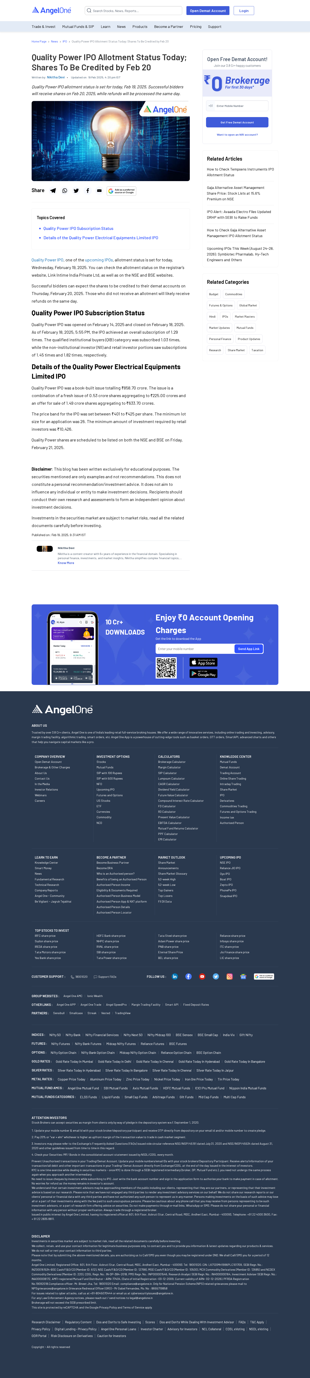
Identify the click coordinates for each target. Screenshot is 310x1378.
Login (244, 10)
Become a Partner (168, 26)
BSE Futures (178, 1044)
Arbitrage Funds (163, 1097)
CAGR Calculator (169, 784)
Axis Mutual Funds (145, 1088)
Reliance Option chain (176, 1052)
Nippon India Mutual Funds (247, 1088)
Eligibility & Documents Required (117, 890)
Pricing (195, 26)
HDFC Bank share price (111, 935)
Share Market (236, 350)
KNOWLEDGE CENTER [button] (235, 756)
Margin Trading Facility (146, 1004)
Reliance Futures (152, 1044)
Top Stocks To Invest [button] (52, 930)
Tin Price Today (228, 1079)
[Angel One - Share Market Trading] (52, 10)
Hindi (212, 316)
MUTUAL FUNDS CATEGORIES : (54, 1097)
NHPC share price (108, 941)
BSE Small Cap (208, 1035)
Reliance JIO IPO (230, 868)
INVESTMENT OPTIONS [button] (113, 756)
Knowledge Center (46, 862)
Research (215, 350)
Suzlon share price (46, 941)
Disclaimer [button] (41, 1236)
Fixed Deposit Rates (196, 1004)
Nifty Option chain (63, 1052)
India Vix (229, 1035)
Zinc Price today (137, 1079)
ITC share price (229, 946)
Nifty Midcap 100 (159, 1035)
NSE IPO (225, 862)
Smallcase (76, 1013)
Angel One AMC (72, 996)
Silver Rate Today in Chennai (172, 1070)
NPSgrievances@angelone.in (50, 1288)
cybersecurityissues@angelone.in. (152, 1293)
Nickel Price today (167, 1079)
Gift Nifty (246, 1035)
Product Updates (249, 339)
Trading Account (230, 773)
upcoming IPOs (99, 259)
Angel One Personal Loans (118, 1329)
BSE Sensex (184, 1035)
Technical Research (47, 884)
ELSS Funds (88, 1097)
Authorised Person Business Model (118, 895)
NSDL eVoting (258, 1329)
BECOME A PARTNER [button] (111, 857)
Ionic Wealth (95, 996)
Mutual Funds (245, 327)
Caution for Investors (111, 1336)
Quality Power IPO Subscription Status (78, 228)
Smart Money (43, 868)
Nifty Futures (60, 1044)
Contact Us (42, 778)
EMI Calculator (167, 839)
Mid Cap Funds (208, 1097)
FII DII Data (165, 901)
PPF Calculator (168, 834)
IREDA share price (46, 946)
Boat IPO (225, 879)
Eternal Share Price (170, 952)
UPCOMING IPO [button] (230, 857)
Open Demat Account (208, 10)
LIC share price (229, 958)
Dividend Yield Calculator (174, 789)
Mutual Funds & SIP (78, 26)
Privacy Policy (108, 1307)
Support (214, 26)
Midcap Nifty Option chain (138, 1052)
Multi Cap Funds (235, 1097)
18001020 (81, 976)
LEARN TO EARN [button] (46, 857)
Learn (105, 26)
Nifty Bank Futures (88, 1044)
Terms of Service (133, 1307)
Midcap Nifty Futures (121, 1044)
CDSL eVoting (235, 1329)
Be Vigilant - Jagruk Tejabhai (53, 901)
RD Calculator (167, 811)
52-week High (167, 879)
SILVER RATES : (43, 1070)
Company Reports (46, 890)
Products (139, 26)
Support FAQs (107, 976)
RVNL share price (107, 946)
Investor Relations (46, 789)
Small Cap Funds (136, 1097)
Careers (40, 800)
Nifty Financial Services (102, 1035)
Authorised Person (232, 823)
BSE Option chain (208, 1052)
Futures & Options (221, 305)
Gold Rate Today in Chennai (155, 1061)
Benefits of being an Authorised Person (122, 879)
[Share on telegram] (53, 190)
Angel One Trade (91, 1004)
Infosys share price (232, 941)
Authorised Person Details (113, 907)
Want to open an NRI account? (237, 134)
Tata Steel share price (172, 935)
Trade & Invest (43, 26)
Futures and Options (110, 795)
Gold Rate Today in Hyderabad (199, 1061)
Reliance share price (232, 935)
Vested (105, 1013)
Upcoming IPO (106, 789)
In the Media (42, 784)
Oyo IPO (225, 873)
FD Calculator (167, 806)
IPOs (225, 316)
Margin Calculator (169, 767)
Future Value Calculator (173, 795)
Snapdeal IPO (228, 896)
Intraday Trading (230, 784)
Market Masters (245, 316)
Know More (66, 563)
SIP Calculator (167, 773)
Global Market (248, 305)
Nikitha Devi (56, 77)
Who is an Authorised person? (116, 873)
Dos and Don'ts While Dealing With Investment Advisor (196, 1322)
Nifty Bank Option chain (98, 1052)
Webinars (41, 795)
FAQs (242, 1322)
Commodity (104, 817)
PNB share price (168, 946)
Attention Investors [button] (49, 1118)
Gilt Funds (187, 1097)
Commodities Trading (233, 806)
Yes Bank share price (48, 958)
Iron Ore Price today (199, 1079)
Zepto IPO (226, 884)
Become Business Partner (113, 862)
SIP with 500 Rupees (110, 778)
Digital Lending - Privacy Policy (76, 1329)
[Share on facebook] (88, 190)
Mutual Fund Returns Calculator (178, 828)
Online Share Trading (233, 778)
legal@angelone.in (141, 1298)
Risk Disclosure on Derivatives (72, 1336)
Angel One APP (66, 1004)
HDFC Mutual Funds (176, 1088)
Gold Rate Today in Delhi (114, 1061)
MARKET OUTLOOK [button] (171, 857)
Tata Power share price (112, 958)
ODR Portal (39, 1336)
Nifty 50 (55, 1035)
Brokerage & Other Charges (52, 767)
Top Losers (165, 895)
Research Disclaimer (46, 1322)
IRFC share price (45, 935)
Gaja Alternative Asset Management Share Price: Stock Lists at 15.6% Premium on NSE (235, 193)
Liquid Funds (111, 1097)
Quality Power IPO (47, 259)
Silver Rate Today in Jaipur (215, 1070)
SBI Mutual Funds (116, 1088)
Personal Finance (220, 339)
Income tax (227, 817)
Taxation (257, 350)
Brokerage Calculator (172, 761)
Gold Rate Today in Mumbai (74, 1061)
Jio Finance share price (234, 952)
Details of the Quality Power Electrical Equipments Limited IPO (100, 237)
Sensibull (59, 1013)
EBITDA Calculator (170, 823)
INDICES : (38, 1035)
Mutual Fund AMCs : (47, 1088)
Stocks (101, 761)
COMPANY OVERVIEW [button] (50, 756)
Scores (150, 1322)
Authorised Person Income (113, 884)
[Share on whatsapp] (64, 190)
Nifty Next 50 (133, 1035)
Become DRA (105, 868)
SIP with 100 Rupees (109, 773)
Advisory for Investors (182, 1329)
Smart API (171, 1004)
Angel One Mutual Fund (83, 1088)
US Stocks (103, 800)
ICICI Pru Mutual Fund (209, 1088)
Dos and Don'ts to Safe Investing (118, 1322)
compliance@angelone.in (136, 1283)
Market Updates (219, 327)
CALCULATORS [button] (169, 756)
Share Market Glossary (172, 873)
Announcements (168, 868)
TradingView (123, 1013)
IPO (222, 795)
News (121, 26)
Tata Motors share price (50, 952)
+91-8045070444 (101, 1293)
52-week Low (166, 884)
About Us (41, 773)
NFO (99, 784)
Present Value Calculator (174, 817)
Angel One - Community (49, 895)
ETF (99, 806)
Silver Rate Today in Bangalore (126, 1070)
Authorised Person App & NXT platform (122, 901)
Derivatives (227, 800)
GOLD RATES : (42, 1061)
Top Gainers (165, 890)
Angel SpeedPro (116, 1004)
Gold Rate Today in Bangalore (245, 1061)
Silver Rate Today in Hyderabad (79, 1070)
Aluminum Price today (105, 1079)
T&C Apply (257, 1322)
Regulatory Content (78, 1322)
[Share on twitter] (76, 190)
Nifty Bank (73, 1035)
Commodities (233, 294)
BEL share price (168, 958)
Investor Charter (152, 1329)
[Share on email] (99, 190)
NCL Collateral (211, 1329)
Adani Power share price (173, 941)
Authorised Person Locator (114, 912)
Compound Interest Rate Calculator (181, 800)
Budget (213, 294)
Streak (92, 1013)
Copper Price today (71, 1079)
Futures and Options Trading (238, 811)
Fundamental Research (49, 879)
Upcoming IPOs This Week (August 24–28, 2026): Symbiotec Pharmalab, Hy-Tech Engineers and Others (240, 254)
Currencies (103, 811)
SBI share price (106, 952)
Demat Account (230, 767)
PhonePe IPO (228, 890)
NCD (99, 823)
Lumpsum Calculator (171, 778)
